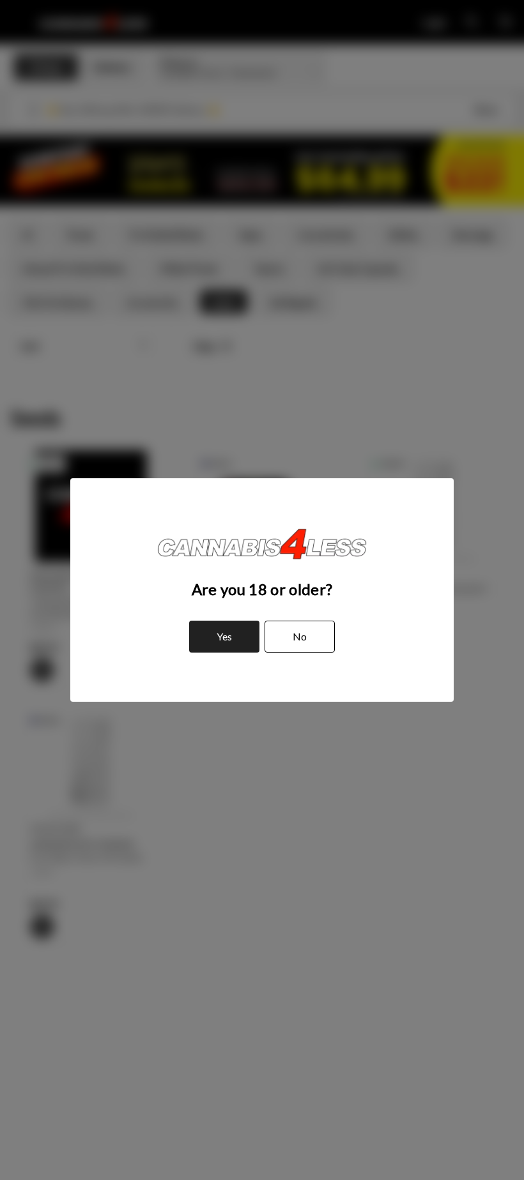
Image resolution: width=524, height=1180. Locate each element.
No (300, 636)
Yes (224, 636)
